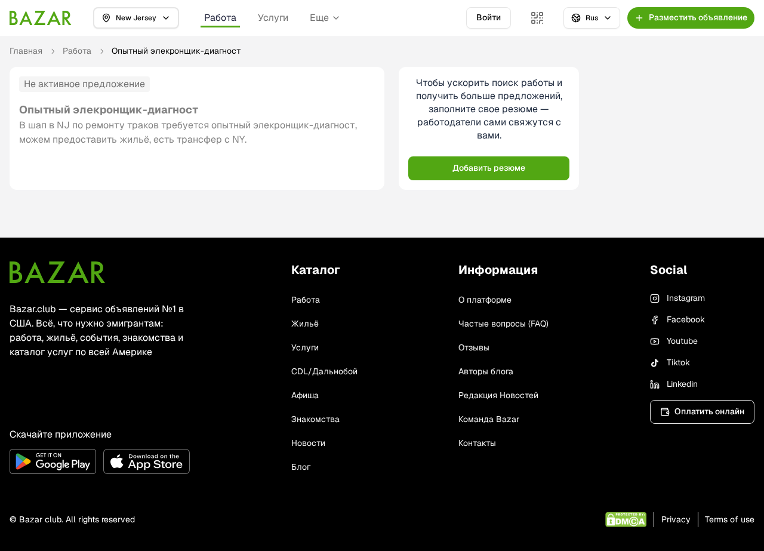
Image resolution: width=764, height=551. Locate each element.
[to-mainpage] (57, 272)
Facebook (686, 319)
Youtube (682, 340)
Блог (300, 466)
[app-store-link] (146, 461)
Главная (26, 50)
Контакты (477, 443)
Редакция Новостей (498, 395)
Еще (319, 17)
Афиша (305, 395)
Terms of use (729, 519)
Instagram (686, 298)
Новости (308, 443)
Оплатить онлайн (709, 411)
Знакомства (315, 419)
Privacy (676, 519)
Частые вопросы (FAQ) (503, 323)
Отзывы (473, 347)
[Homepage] (41, 18)
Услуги (273, 17)
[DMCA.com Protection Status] (625, 519)
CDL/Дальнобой (324, 371)
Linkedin (682, 383)
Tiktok (678, 362)
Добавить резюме (488, 167)
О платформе (485, 299)
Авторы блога (485, 371)
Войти (488, 17)
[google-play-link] (53, 461)
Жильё (305, 323)
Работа (220, 17)
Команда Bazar (488, 419)
